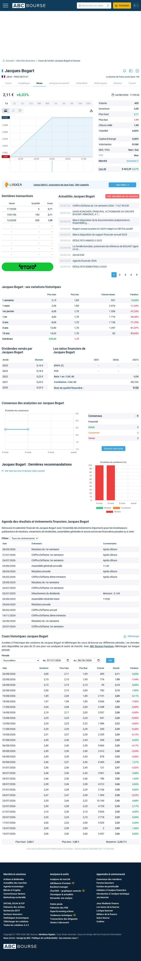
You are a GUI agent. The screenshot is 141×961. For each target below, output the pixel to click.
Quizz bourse (103, 918)
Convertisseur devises (14, 893)
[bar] (12, 110)
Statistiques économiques (16, 918)
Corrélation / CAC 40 (65, 382)
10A (80, 103)
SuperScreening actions (62, 911)
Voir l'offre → (122, 185)
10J (31, 103)
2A (63, 103)
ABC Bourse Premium (102, 646)
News (39, 83)
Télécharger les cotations (15, 921)
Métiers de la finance (106, 914)
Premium (124, 5)
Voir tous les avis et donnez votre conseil (25, 471)
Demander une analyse (61, 898)
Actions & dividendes (13, 879)
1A (55, 103)
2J (14, 103)
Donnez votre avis (113, 448)
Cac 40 (102, 169)
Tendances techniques (61, 915)
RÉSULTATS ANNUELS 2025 (87, 240)
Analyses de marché (60, 879)
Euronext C (133, 161)
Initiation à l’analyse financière (111, 890)
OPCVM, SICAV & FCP (14, 903)
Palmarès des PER (59, 907)
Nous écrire (9, 938)
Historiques (100, 83)
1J (6, 103)
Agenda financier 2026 (85, 260)
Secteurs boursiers (12, 914)
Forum (132, 83)
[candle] (20, 110)
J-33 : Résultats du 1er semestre (122, 196)
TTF (101, 155)
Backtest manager (59, 887)
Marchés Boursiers (25, 60)
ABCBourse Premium (60, 883)
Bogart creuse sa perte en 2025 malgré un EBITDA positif (103, 228)
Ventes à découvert (59, 922)
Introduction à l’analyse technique (112, 893)
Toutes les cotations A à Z (16, 925)
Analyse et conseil (59, 83)
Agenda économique (13, 886)
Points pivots (56, 904)
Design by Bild (23, 938)
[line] (5, 110)
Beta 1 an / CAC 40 (64, 376)
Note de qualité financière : (69, 388)
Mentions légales (47, 934)
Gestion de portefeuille (107, 886)
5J (22, 103)
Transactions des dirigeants (64, 919)
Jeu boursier (102, 897)
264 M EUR (78, 255)
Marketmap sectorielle (14, 897)
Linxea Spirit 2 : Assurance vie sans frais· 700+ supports (61, 184)
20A (88, 103)
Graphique (24, 83)
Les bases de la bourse (107, 907)
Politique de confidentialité (44, 938)
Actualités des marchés (15, 883)
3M (39, 103)
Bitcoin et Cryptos (12, 890)
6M (47, 103)
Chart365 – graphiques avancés (65, 891)
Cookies (100, 921)
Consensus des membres (109, 879)
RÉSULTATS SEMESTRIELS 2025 (90, 266)
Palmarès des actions (14, 907)
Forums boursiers (105, 883)
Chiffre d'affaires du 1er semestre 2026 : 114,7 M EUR (101, 205)
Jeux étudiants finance (107, 903)
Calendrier (82, 83)
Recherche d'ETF (11, 910)
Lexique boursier (104, 910)
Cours (8, 83)
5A (71, 103)
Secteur (118, 83)
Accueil (9, 60)
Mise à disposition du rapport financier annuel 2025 (100, 234)
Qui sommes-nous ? (68, 938)
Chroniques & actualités (61, 894)
